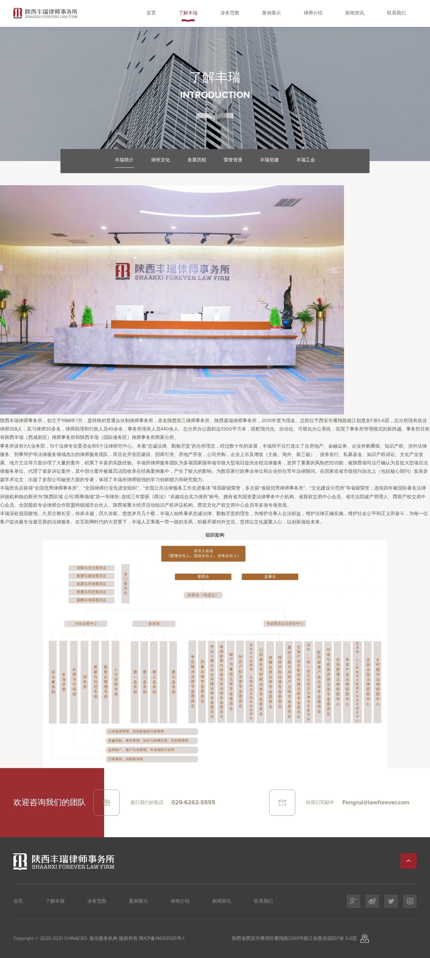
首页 (151, 13)
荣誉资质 (233, 160)
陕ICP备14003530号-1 (161, 938)
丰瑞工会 (305, 160)
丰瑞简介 (124, 160)
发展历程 (196, 160)
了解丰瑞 (188, 13)
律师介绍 (313, 13)
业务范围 (229, 13)
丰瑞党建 (269, 160)
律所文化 (160, 160)
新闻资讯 (354, 13)
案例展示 (271, 13)
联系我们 (396, 13)
